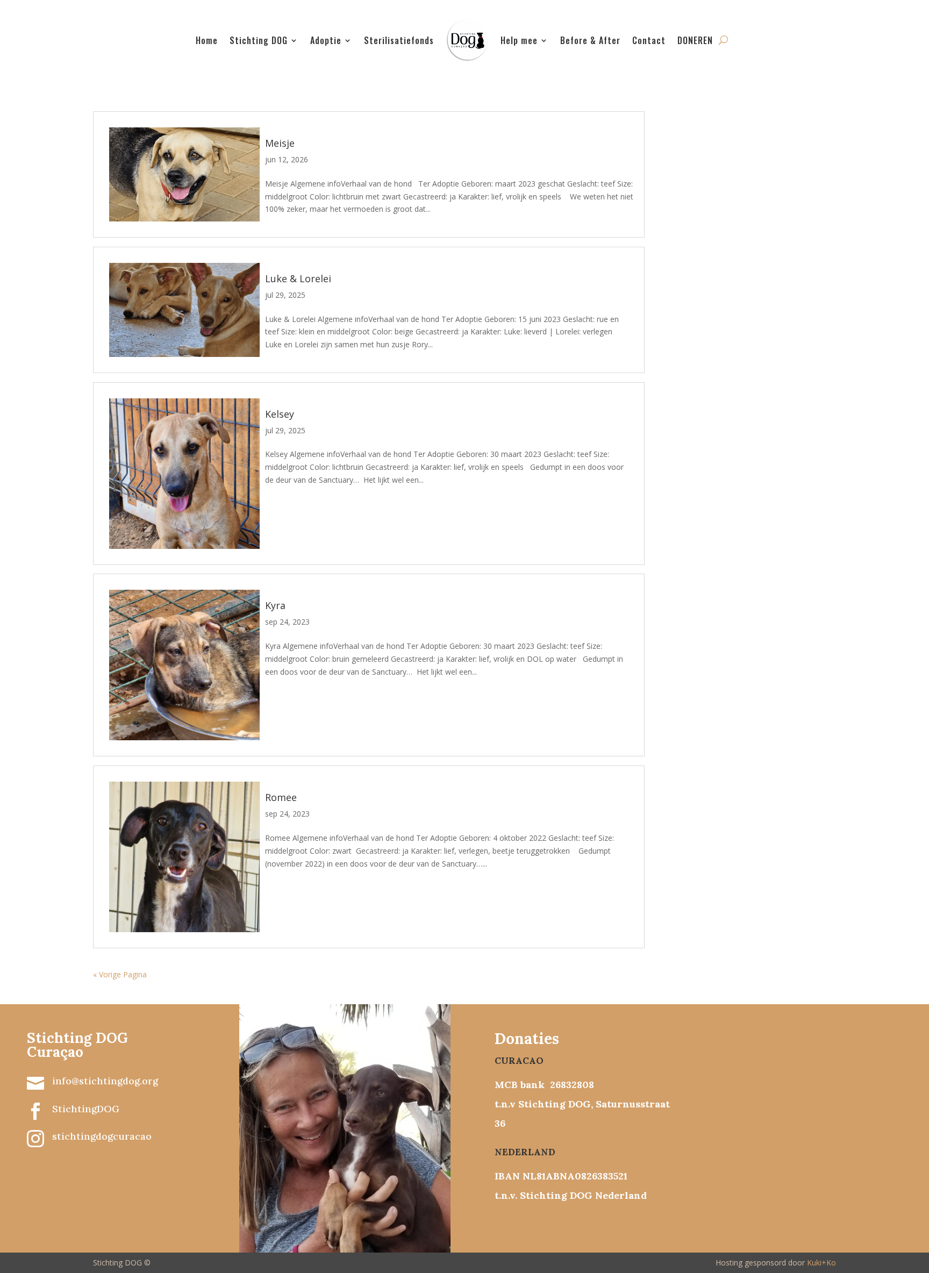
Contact (649, 40)
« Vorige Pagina (120, 974)
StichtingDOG (85, 1109)
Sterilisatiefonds (399, 40)
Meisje (280, 143)
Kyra (275, 605)
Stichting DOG (259, 40)
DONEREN (695, 40)
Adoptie (325, 40)
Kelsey (279, 413)
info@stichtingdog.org (105, 1081)
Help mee (519, 40)
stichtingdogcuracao (102, 1136)
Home (207, 40)
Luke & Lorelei (298, 278)
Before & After (590, 40)
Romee (281, 797)
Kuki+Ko (821, 1262)
